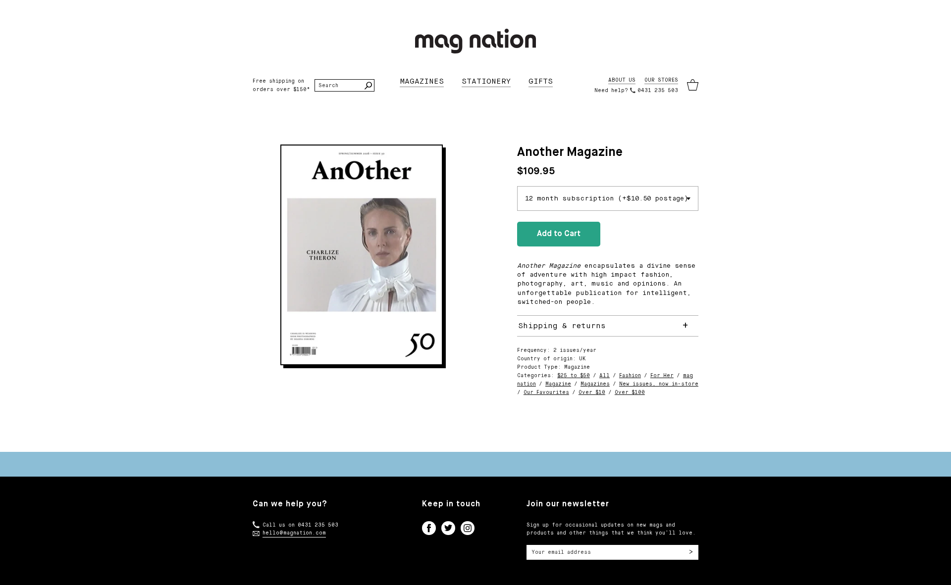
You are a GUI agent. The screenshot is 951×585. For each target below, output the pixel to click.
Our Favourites (546, 392)
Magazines (422, 81)
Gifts (540, 81)
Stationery (486, 81)
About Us (621, 80)
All (604, 375)
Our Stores (661, 80)
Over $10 (592, 392)
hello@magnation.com (294, 533)
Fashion (630, 375)
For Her (662, 375)
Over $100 (630, 392)
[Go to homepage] (475, 41)
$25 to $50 (573, 375)
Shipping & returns (561, 326)
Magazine (558, 384)
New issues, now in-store (658, 384)
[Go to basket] (692, 85)
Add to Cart (559, 234)
